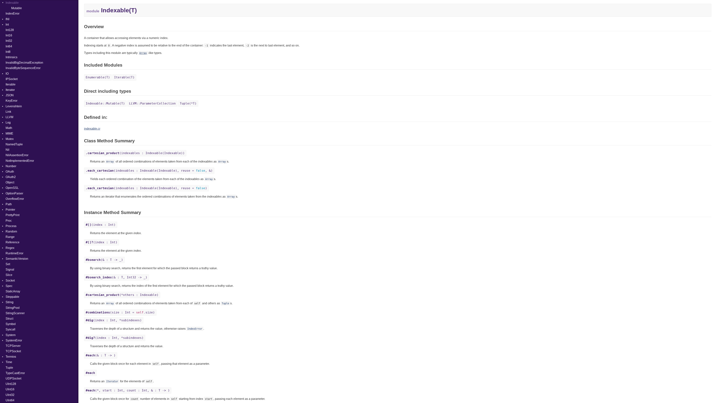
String (9, 302)
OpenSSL (12, 187)
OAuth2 (11, 177)
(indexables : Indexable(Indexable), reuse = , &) (149, 170)
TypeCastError (15, 373)
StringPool (13, 307)
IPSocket (12, 79)
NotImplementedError (20, 160)
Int (7, 24)
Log (8, 122)
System (10, 335)
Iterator (10, 89)
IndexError (12, 13)
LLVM (9, 117)
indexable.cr (92, 128)
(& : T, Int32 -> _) (116, 277)
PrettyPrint (12, 215)
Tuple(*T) (188, 103)
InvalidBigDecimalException (24, 62)
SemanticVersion (17, 258)
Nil (7, 149)
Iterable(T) (124, 77)
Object (10, 182)
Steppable (12, 296)
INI (7, 19)
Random (11, 231)
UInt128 (11, 383)
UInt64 (10, 400)
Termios (11, 356)
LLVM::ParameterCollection (152, 103)
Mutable (16, 8)
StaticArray (13, 291)
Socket (10, 280)
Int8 (8, 51)
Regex (10, 247)
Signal (10, 269)
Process (11, 226)
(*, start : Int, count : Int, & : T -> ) (128, 390)
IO (7, 73)
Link (8, 111)
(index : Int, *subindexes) (114, 320)
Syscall (10, 329)
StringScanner (15, 313)
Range (10, 236)
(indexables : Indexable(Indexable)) (135, 153)
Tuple (9, 367)
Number (11, 166)
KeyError (11, 100)
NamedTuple (14, 144)
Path (9, 204)
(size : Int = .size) (120, 312)
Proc (9, 220)
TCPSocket (13, 351)
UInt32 (10, 394)
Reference (12, 242)
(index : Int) (101, 225)
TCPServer (13, 345)
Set (8, 264)
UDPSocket (13, 378)
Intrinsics (11, 57)
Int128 (10, 30)
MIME (9, 133)
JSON (10, 95)
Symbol (11, 324)
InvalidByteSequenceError (23, 68)
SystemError (14, 340)
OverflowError (15, 198)
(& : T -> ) (101, 355)
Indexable (12, 2)
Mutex (10, 138)
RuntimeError (14, 253)
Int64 (9, 46)
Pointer (10, 209)
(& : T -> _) (104, 260)
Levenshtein (14, 106)
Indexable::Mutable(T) (105, 103)
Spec (9, 286)
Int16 (9, 35)
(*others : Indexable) (122, 295)
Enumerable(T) (98, 77)
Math (9, 127)
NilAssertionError (17, 155)
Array (143, 52)
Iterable (10, 84)
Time (9, 362)
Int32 (9, 40)
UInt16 (10, 389)
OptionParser (14, 193)
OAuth (10, 171)
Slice (9, 275)
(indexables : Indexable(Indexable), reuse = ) (146, 188)
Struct (9, 318)
